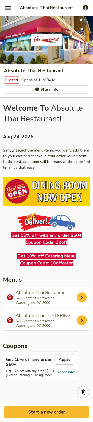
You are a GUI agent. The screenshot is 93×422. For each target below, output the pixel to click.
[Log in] (85, 7)
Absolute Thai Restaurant (46, 7)
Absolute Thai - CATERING (43, 320)
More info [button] (66, 372)
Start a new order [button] (46, 412)
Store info (48, 89)
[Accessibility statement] (83, 392)
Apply (64, 359)
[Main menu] (8, 8)
